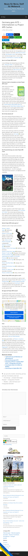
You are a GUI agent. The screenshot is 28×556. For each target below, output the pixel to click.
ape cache (8, 373)
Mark (4, 495)
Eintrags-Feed (6, 544)
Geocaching (18, 373)
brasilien (13, 373)
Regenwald (4, 347)
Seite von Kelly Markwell (13, 336)
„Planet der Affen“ (8, 64)
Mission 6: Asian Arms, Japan (8, 251)
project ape (16, 375)
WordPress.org (6, 547)
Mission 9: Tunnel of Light (8, 259)
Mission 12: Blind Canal (7, 272)
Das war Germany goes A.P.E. (12, 360)
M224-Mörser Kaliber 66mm (17, 106)
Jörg (4, 520)
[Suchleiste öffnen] (26, 17)
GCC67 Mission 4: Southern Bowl (13, 57)
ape (5, 373)
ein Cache (16, 134)
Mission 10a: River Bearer (8, 263)
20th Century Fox (17, 69)
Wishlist (5, 538)
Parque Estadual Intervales (18, 281)
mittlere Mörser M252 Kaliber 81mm (12, 104)
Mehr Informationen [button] (14, 310)
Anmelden (5, 542)
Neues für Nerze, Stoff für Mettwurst (14, 5)
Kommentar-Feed (6, 546)
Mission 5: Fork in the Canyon (9, 248)
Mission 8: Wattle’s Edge (7, 254)
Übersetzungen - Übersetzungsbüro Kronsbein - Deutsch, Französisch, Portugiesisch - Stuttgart (11, 534)
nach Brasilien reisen (10, 54)
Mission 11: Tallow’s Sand (8, 269)
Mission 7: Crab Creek (7, 253)
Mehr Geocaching (7, 444)
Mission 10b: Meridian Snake (8, 266)
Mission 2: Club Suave (7, 233)
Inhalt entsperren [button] (14, 312)
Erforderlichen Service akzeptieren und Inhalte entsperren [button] (14, 317)
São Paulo (17, 283)
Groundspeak (10, 375)
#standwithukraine (4, 551)
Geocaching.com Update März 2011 (13, 368)
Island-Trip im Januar (20, 52)
